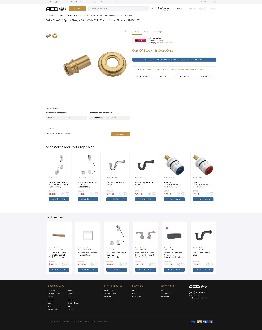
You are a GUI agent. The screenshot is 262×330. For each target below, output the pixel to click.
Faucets (50, 297)
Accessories (51, 291)
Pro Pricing (207, 76)
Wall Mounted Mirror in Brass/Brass (87, 254)
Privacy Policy (90, 321)
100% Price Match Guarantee (77, 2)
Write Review (120, 134)
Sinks (69, 297)
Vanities (70, 309)
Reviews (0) (158, 32)
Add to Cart (60, 199)
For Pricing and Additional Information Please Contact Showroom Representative (174, 59)
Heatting (50, 303)
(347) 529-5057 (160, 7)
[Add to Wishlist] (67, 194)
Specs (146, 32)
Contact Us (136, 290)
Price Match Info (110, 293)
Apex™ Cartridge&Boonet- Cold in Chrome (173, 184)
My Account (136, 296)
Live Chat (185, 76)
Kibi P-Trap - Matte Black (144, 183)
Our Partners (165, 293)
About (137, 32)
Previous (47, 178)
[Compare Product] (63, 194)
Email (165, 76)
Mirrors (70, 291)
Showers (71, 294)
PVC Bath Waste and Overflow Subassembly (87, 184)
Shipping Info (98, 2)
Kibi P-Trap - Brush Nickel (115, 183)
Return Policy (113, 2)
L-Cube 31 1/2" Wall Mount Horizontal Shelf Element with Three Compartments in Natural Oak (59, 255)
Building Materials (53, 294)
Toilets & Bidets (73, 303)
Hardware (50, 300)
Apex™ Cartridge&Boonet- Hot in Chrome (201, 184)
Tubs (69, 306)
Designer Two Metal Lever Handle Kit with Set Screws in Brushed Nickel (145, 255)
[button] (125, 31)
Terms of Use (102, 321)
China (69, 118)
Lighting (50, 306)
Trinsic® (113, 118)
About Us (203, 2)
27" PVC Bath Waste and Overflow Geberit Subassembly (58, 184)
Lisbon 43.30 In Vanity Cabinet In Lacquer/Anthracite (174, 255)
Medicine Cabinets (53, 309)
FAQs (214, 2)
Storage (70, 300)
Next (215, 178)
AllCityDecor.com (76, 321)
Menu (78, 9)
